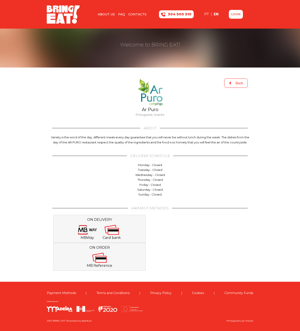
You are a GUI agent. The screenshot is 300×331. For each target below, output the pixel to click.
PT (207, 14)
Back (237, 83)
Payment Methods (61, 293)
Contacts (137, 14)
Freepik (249, 320)
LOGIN (235, 14)
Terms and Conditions (113, 293)
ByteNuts (87, 320)
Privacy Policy (161, 293)
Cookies (198, 293)
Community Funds (238, 293)
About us (106, 14)
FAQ (121, 14)
